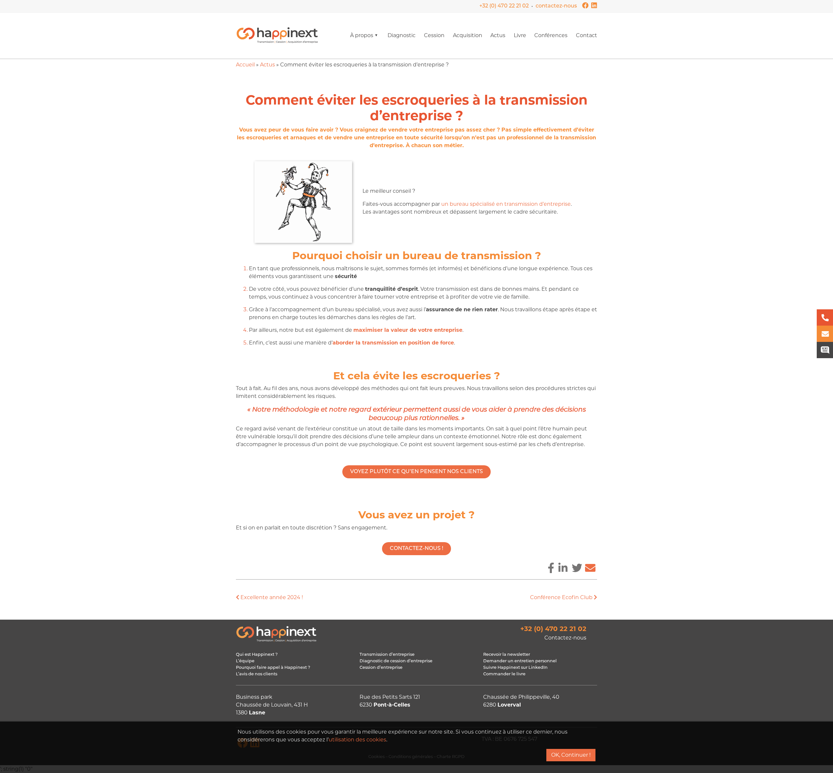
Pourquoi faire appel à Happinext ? (273, 668)
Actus (497, 35)
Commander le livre (504, 674)
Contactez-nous (565, 638)
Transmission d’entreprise (387, 655)
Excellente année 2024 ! (271, 597)
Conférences (550, 35)
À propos (361, 35)
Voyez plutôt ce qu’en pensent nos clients (416, 471)
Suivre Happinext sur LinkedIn (515, 668)
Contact (586, 35)
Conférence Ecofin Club (562, 597)
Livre (520, 35)
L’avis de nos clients (256, 674)
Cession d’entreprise (381, 668)
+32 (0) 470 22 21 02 (504, 6)
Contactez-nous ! (416, 548)
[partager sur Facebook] (551, 568)
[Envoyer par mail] (590, 568)
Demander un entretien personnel (520, 661)
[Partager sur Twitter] (577, 568)
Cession (434, 35)
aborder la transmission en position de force (393, 343)
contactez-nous (556, 6)
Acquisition (467, 35)
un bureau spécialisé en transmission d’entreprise (506, 204)
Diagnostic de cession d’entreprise (396, 661)
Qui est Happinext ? (257, 655)
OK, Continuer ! (571, 755)
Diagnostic (402, 35)
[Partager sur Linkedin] (562, 568)
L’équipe (245, 661)
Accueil (245, 65)
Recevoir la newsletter (506, 655)
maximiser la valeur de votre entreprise (407, 330)
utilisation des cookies (357, 740)
